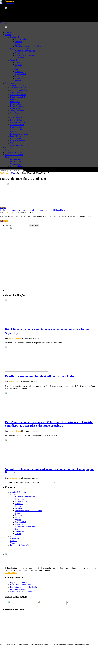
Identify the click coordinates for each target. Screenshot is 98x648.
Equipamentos (21, 53)
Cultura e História (17, 37)
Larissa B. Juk (16, 120)
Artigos (8, 35)
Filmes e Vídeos (21, 39)
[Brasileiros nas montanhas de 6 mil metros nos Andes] (26, 371)
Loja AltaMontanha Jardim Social (23, 587)
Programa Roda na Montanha (22, 545)
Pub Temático (15, 161)
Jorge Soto (14, 113)
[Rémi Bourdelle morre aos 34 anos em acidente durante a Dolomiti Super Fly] (26, 324)
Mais (7, 157)
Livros (18, 44)
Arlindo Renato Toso (18, 90)
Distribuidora (15, 159)
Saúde (17, 62)
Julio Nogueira (16, 118)
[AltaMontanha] (7, 1)
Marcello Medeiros (17, 122)
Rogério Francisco (17, 141)
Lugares (18, 65)
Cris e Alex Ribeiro (18, 95)
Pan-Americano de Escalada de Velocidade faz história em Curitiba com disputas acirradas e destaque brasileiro (49, 423)
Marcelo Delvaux (17, 125)
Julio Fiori (14, 115)
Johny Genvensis (17, 111)
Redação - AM (14, 382)
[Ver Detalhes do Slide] (29, 290)
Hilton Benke (15, 108)
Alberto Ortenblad (17, 85)
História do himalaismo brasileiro (28, 46)
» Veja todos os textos (19, 145)
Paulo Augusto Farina (19, 134)
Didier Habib (15, 104)
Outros (18, 81)
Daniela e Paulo (16, 99)
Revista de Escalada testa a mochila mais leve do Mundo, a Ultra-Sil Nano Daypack (34, 210)
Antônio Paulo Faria (18, 88)
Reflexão (19, 78)
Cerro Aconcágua (17, 164)
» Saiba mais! (11, 573)
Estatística (19, 71)
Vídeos (18, 534)
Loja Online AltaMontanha (21, 582)
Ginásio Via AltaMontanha (21, 592)
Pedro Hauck (15, 136)
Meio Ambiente (21, 67)
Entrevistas (19, 76)
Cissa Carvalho (16, 92)
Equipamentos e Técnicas (20, 48)
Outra (12, 543)
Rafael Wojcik (16, 138)
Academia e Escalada (13, 152)
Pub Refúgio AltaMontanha (21, 589)
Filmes (18, 506)
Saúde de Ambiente (18, 60)
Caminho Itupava (17, 166)
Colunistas (9, 83)
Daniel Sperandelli (17, 97)
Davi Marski (15, 101)
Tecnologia (19, 58)
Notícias (8, 32)
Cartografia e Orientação (25, 51)
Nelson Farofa (16, 129)
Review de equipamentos (25, 55)
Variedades (14, 69)
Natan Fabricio (16, 127)
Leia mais (4, 221)
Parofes (13, 131)
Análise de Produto (18, 492)
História (18, 41)
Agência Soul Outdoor (14, 155)
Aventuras (9, 148)
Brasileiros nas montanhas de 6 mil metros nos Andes (39, 376)
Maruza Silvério (9, 212)
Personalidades (21, 74)
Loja (7, 150)
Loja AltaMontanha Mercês (21, 585)
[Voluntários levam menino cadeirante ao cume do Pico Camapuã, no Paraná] (26, 463)
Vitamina (13, 143)
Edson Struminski (17, 106)
